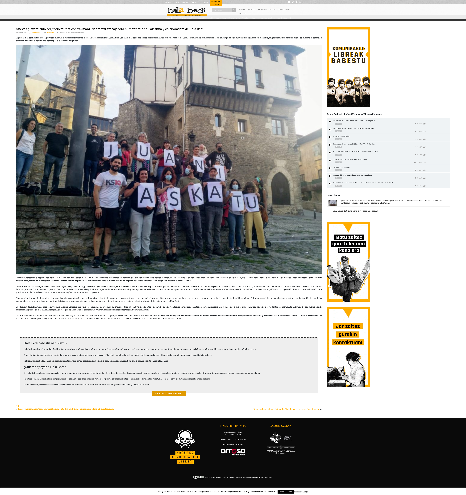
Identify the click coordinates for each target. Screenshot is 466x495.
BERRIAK (242, 9)
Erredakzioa (36, 33)
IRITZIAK (251, 9)
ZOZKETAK (243, 14)
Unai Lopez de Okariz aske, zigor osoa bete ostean (355, 211)
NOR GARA (168, 2)
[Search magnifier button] (234, 10)
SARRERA (205, 2)
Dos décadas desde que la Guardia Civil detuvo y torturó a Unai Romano (286, 409)
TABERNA (185, 2)
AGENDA (272, 9)
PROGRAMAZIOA (284, 9)
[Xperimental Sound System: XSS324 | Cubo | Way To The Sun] (330, 144)
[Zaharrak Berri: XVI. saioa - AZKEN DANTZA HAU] (330, 160)
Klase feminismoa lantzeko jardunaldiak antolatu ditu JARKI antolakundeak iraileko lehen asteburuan (66, 409)
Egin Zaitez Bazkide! (215, 3)
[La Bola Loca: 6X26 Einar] (330, 137)
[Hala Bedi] (187, 11)
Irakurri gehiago (301, 491)
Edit (18, 406)
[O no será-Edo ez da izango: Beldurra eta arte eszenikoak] (330, 175)
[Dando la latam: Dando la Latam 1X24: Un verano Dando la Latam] (330, 152)
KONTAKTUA (195, 2)
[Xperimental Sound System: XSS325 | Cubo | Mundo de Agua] (330, 129)
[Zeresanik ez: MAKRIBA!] (330, 168)
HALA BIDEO (262, 9)
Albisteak (50, 33)
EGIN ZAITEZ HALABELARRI (168, 393)
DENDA (177, 2)
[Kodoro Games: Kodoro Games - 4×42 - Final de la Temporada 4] (330, 121)
